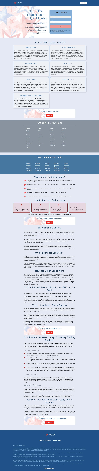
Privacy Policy (66, 30)
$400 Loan (56, 163)
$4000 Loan (56, 166)
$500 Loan (66, 163)
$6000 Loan (28, 168)
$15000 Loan (29, 170)
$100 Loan (28, 163)
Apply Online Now (49, 422)
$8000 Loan (47, 168)
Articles (41, 440)
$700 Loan (37, 165)
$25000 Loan (47, 170)
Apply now (61, 26)
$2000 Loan (37, 166)
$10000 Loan (66, 168)
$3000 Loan (47, 166)
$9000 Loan (56, 168)
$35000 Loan (66, 170)
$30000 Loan (57, 170)
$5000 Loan (66, 166)
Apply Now (49, 115)
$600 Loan (28, 165)
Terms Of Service (57, 440)
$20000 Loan (38, 170)
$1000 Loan (66, 165)
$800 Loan (47, 165)
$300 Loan (47, 163)
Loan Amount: (53, 15)
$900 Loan (56, 165)
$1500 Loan (28, 166)
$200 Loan (37, 163)
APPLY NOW (83, 3)
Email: (51, 20)
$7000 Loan (37, 168)
